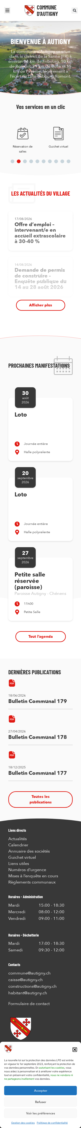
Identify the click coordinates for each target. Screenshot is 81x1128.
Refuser (40, 1102)
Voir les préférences (40, 1113)
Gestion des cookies (23, 1122)
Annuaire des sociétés (29, 851)
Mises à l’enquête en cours (33, 876)
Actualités (17, 839)
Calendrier (18, 845)
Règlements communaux (32, 882)
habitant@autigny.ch (27, 993)
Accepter (40, 1091)
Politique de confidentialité (52, 1122)
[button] (75, 1050)
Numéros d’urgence (27, 870)
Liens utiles (18, 863)
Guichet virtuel (58, 147)
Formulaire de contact (29, 1003)
